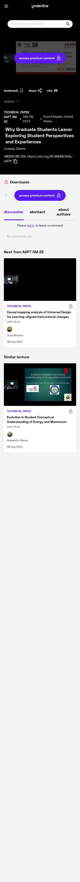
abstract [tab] (37, 211)
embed (9, 101)
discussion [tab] (13, 211)
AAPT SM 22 (32, 251)
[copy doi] (17, 161)
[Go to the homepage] (40, 6)
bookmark (11, 90)
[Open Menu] (6, 6)
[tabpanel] (40, 231)
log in (31, 225)
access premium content (37, 58)
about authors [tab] (64, 211)
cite (49, 90)
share (33, 90)
